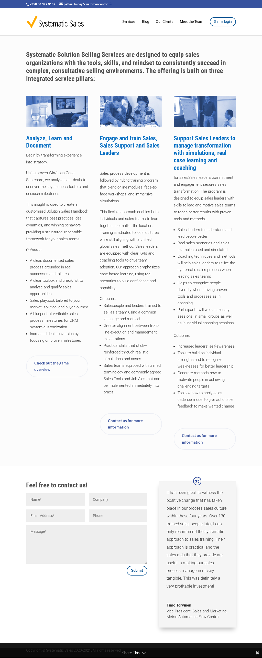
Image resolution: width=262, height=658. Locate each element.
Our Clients (164, 22)
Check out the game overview (51, 366)
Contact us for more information (125, 424)
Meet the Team (191, 22)
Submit (137, 570)
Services (128, 22)
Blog (145, 22)
